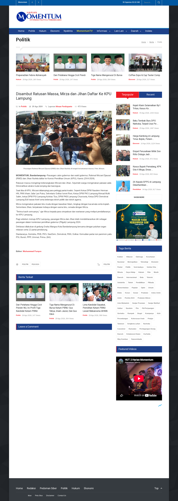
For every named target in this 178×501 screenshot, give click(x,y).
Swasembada (136, 339)
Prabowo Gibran (144, 298)
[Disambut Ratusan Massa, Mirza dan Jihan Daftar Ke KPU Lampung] (64, 138)
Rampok (131, 313)
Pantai (119, 267)
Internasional (131, 277)
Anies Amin (155, 293)
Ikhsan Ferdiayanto (64, 106)
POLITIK (25, 264)
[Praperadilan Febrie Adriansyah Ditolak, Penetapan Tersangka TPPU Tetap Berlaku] (32, 63)
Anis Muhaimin (123, 303)
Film (149, 272)
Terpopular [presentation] (128, 94)
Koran (127, 293)
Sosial (135, 293)
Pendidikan (137, 189)
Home (21, 30)
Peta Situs (39, 496)
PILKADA (35, 264)
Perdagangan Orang (147, 329)
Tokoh (130, 283)
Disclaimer (50, 496)
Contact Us (62, 496)
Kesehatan (150, 257)
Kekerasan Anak (137, 319)
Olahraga (139, 257)
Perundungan (122, 319)
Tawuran (120, 324)
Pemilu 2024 (129, 298)
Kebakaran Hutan (133, 334)
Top (156, 488)
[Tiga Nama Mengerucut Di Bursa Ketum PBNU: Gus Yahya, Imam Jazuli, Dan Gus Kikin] (107, 63)
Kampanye (149, 313)
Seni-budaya (139, 267)
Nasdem (129, 308)
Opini (143, 288)
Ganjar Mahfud (154, 303)
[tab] (127, 96)
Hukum (42, 30)
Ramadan (132, 329)
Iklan (30, 496)
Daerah (135, 30)
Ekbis (119, 293)
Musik (156, 272)
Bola (142, 277)
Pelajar (150, 319)
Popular (135, 288)
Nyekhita (68, 30)
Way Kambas (122, 339)
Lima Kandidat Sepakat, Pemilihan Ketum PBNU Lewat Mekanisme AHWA (95, 307)
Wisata (120, 272)
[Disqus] (64, 364)
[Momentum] (39, 19)
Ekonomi (55, 30)
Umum (151, 288)
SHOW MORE (139, 197)
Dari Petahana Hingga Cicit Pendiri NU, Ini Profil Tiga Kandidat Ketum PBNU (29, 307)
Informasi (102, 30)
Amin (119, 298)
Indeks (148, 30)
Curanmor (121, 329)
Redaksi (31, 488)
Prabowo (144, 293)
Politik (32, 30)
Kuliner (120, 257)
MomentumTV (85, 30)
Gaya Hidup (130, 272)
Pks (137, 308)
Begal (139, 313)
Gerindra (120, 313)
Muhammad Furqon (32, 251)
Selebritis (121, 283)
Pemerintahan (122, 288)
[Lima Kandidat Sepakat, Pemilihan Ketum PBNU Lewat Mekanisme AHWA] (97, 292)
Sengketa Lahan (133, 324)
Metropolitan (132, 262)
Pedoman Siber (48, 488)
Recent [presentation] (150, 94)
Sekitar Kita (151, 267)
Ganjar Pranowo (138, 303)
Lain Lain (119, 30)
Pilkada (151, 283)
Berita (151, 42)
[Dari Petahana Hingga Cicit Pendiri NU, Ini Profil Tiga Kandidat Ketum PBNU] (70, 63)
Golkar (120, 308)
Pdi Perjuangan (148, 308)
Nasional (120, 262)
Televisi (150, 277)
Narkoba (146, 324)
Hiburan (129, 257)
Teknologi (144, 262)
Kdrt (158, 313)
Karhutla (147, 334)
